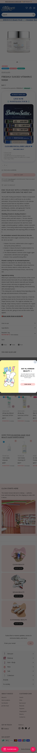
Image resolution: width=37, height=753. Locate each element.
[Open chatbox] (33, 749)
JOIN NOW (27, 384)
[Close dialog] (35, 362)
